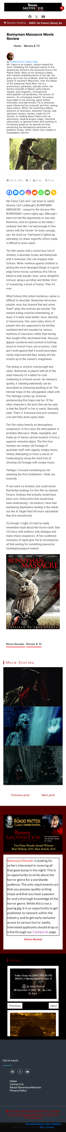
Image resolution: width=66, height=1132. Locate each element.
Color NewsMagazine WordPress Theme (31, 1114)
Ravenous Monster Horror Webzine (43, 1124)
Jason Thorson (37, 986)
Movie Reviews (15, 644)
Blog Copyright (47, 1127)
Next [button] (54, 1005)
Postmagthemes (33, 1117)
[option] (33, 984)
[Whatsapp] (41, 192)
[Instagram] (28, 192)
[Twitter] (22, 192)
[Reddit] (34, 192)
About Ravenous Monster (25, 1087)
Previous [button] (15, 1005)
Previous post (20, 795)
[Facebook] (9, 192)
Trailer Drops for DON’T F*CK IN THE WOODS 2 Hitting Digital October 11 (33, 977)
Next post (48, 795)
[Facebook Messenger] (15, 192)
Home (13, 1081)
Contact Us (17, 1084)
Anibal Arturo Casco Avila (23, 61)
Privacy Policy (18, 1090)
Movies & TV (34, 644)
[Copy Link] (53, 192)
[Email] (47, 192)
